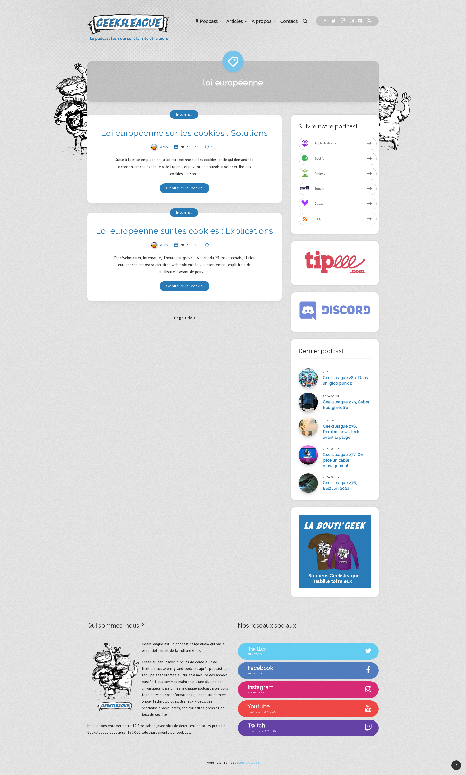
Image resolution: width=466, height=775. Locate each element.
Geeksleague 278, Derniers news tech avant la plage (341, 432)
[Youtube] (369, 21)
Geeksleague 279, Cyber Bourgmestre (346, 405)
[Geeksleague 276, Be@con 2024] (308, 483)
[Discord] (360, 21)
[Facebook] (325, 21)
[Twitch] (342, 21)
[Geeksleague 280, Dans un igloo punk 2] (308, 378)
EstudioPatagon (248, 762)
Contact (289, 21)
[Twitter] (333, 21)
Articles (234, 21)
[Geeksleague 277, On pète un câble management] (308, 455)
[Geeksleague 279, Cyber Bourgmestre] (308, 402)
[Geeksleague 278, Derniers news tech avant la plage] (308, 426)
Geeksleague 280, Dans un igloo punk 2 (345, 380)
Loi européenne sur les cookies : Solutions (184, 133)
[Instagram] (352, 21)
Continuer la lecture (184, 188)
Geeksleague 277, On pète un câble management (343, 460)
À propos (262, 21)
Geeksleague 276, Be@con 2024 (340, 485)
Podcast (208, 21)
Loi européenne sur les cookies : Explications (184, 231)
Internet (184, 114)
